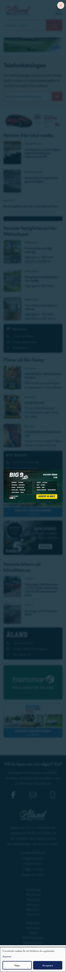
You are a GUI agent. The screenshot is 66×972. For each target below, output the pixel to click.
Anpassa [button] (6, 956)
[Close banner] (60, 5)
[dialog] (33, 959)
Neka (17, 965)
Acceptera (47, 965)
